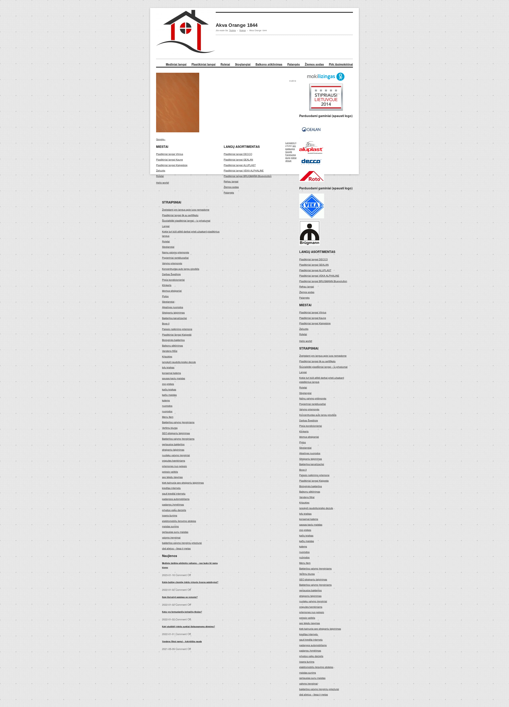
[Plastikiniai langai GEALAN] (311, 137)
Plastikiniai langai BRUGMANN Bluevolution (323, 281)
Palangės (293, 64)
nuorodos (304, 552)
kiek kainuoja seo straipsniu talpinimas (320, 628)
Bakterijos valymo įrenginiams (315, 568)
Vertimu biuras (307, 573)
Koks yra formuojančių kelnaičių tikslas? (182, 611)
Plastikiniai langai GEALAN (314, 264)
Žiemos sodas (314, 64)
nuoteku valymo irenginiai (313, 601)
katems (303, 546)
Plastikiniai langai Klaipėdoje (315, 323)
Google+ (160, 139)
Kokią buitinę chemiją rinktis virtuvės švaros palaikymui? (190, 582)
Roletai (225, 64)
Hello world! (305, 341)
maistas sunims (307, 672)
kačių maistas (306, 541)
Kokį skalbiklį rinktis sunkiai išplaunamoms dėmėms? (188, 626)
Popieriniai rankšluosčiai (312, 404)
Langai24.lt (290, 142)
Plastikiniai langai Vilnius (312, 312)
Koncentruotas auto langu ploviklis (317, 414)
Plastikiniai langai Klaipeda (314, 480)
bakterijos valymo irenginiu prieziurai (319, 689)
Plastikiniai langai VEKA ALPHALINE (319, 275)
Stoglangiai (243, 64)
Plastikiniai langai (203, 64)
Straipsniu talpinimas (310, 458)
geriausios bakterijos (310, 590)
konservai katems (308, 519)
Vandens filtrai (307, 497)
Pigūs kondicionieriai (310, 425)
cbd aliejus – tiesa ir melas (313, 694)
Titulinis (232, 30)
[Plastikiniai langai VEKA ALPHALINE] (311, 217)
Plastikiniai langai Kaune (312, 318)
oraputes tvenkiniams (310, 606)
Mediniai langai (176, 64)
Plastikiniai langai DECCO (313, 259)
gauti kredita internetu (311, 639)
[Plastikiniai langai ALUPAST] (311, 152)
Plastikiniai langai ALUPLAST (315, 270)
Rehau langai (306, 286)
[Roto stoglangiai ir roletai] (311, 180)
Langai (303, 372)
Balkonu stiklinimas (309, 491)
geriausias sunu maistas (312, 678)
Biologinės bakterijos (310, 486)
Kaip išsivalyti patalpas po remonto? (180, 597)
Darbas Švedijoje (308, 420)
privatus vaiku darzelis (311, 656)
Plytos (302, 442)
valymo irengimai (308, 683)
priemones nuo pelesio (311, 612)
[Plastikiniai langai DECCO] (311, 167)
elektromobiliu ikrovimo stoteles (316, 667)
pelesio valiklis (307, 617)
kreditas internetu (308, 634)
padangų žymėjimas (310, 650)
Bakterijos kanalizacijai (311, 464)
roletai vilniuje (290, 159)
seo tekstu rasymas (309, 623)
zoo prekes (305, 530)
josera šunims (306, 661)
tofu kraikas (305, 513)
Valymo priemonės (309, 409)
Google (288, 151)
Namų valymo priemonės (312, 398)
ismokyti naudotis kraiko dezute (316, 508)
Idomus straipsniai (309, 436)
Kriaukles (304, 502)
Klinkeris (304, 431)
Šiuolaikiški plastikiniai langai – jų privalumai (323, 366)
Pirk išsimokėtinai (341, 64)
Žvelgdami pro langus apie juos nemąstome (323, 355)
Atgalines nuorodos (309, 453)
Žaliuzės (303, 328)
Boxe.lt (303, 469)
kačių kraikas (306, 535)
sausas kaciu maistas (310, 524)
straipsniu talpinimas (310, 596)
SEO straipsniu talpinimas (313, 579)
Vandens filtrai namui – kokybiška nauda (182, 641)
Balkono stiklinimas (268, 64)
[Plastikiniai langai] (186, 52)
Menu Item (305, 563)
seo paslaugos (290, 147)
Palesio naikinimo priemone (314, 475)
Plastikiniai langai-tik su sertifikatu (317, 361)
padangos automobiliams (313, 645)
